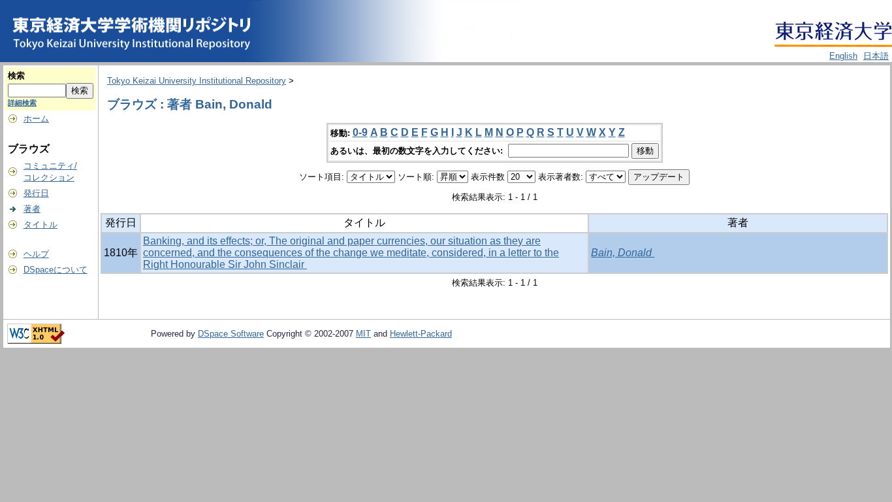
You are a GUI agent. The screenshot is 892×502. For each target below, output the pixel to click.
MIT (363, 334)
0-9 (360, 132)
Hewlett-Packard (421, 334)
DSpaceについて (56, 270)
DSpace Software (231, 334)
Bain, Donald (622, 252)
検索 (16, 75)
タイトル (40, 224)
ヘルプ (36, 254)
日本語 (876, 56)
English (843, 56)
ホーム (36, 119)
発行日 (36, 193)
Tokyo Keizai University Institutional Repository (196, 81)
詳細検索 (22, 103)
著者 (32, 209)
